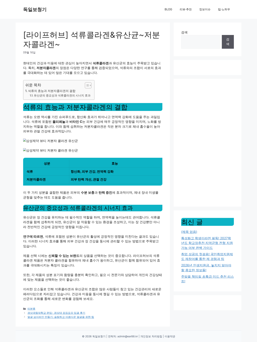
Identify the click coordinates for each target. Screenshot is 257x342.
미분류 (31, 308)
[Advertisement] (207, 142)
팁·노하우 (224, 9)
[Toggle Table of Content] (86, 85)
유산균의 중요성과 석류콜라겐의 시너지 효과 (62, 95)
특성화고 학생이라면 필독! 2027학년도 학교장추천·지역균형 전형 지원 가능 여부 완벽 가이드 (207, 243)
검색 (184, 32)
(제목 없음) (189, 232)
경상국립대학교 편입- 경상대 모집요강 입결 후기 (56, 312)
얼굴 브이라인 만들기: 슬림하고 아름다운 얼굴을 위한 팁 (60, 316)
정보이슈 (205, 9)
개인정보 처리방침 (151, 336)
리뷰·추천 (186, 9)
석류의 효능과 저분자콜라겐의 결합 (51, 91)
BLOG (168, 9)
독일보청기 (35, 9)
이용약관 (170, 336)
